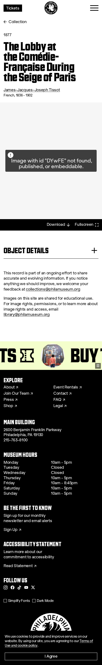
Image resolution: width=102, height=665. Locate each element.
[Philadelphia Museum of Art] (51, 8)
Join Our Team (16, 393)
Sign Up (11, 530)
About (9, 387)
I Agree (51, 656)
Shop (8, 406)
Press (9, 400)
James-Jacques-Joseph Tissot (32, 90)
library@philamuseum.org (27, 314)
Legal (58, 406)
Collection (18, 22)
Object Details (26, 250)
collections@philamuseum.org (53, 289)
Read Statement (18, 566)
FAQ (57, 400)
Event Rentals (65, 387)
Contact (60, 393)
